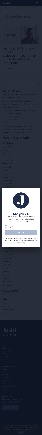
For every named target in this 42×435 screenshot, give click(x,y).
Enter (21, 232)
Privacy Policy (21, 243)
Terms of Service (28, 240)
